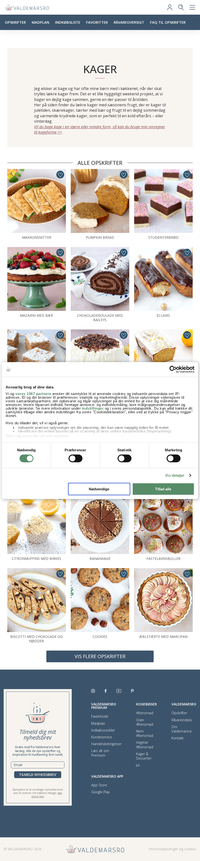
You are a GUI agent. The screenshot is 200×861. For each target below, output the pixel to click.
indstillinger (93, 408)
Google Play (100, 792)
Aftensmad (144, 713)
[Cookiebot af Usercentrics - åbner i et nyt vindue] (173, 369)
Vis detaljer (174, 475)
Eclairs (163, 315)
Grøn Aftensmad (144, 722)
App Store (99, 785)
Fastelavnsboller (163, 558)
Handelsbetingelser (106, 744)
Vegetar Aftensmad (144, 744)
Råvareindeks (181, 720)
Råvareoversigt (129, 22)
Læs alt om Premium (100, 753)
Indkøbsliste (67, 22)
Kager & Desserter (143, 756)
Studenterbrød (163, 237)
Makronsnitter (36, 237)
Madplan (40, 22)
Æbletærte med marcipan (163, 636)
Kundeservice (101, 737)
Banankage (100, 558)
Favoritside (99, 716)
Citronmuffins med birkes (36, 558)
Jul (138, 765)
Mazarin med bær (36, 315)
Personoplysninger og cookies (172, 849)
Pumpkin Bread (100, 237)
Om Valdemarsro (181, 729)
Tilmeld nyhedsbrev (37, 774)
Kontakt (177, 738)
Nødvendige (99, 489)
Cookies (100, 636)
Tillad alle (163, 489)
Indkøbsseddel (103, 730)
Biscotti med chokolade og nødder (36, 638)
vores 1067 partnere (33, 394)
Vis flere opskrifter (100, 656)
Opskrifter (15, 22)
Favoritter (97, 22)
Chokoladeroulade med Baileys (100, 317)
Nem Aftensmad (144, 733)
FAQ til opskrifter (168, 22)
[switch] (75, 458)
